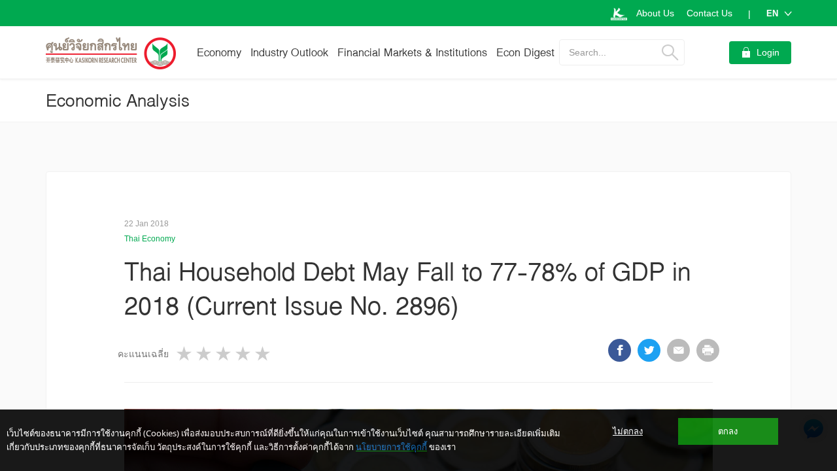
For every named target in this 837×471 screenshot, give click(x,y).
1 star (185, 353)
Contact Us (709, 13)
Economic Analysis (118, 100)
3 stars (224, 353)
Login (768, 52)
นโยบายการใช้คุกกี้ (391, 447)
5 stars (263, 353)
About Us (655, 13)
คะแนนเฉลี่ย (143, 354)
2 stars (204, 353)
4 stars (244, 353)
